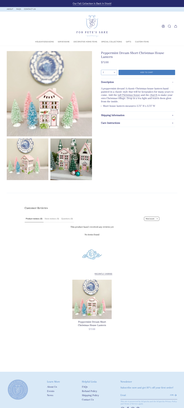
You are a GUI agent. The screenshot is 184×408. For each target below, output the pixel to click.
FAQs (85, 386)
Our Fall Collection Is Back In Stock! (92, 3)
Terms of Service (131, 404)
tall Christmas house (129, 95)
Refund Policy (89, 391)
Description (107, 82)
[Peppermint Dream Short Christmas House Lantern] (92, 299)
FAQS (18, 9)
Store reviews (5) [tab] (52, 218)
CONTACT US (30, 9)
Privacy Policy (171, 401)
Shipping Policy (90, 395)
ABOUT (10, 9)
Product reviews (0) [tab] (34, 218)
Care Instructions (110, 123)
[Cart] (176, 26)
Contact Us (88, 399)
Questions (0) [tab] (67, 218)
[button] (44, 42)
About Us (52, 386)
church (153, 95)
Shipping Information (112, 115)
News (50, 395)
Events (50, 391)
